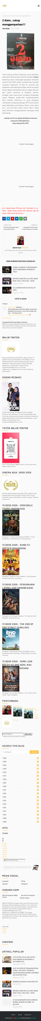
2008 (20, 822)
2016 (20, 793)
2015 (20, 797)
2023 (20, 769)
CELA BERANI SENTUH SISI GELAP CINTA (24, 289)
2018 (20, 786)
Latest (4, 932)
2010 (20, 815)
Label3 (4, 850)
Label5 (4, 854)
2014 (20, 800)
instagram (24, 884)
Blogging (18, 1018)
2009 (20, 818)
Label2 (4, 848)
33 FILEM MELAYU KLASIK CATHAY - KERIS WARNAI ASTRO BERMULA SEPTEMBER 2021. (24, 959)
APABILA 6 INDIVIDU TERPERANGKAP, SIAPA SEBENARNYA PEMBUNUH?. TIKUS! (25, 269)
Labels (4, 844)
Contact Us (27, 1014)
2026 (21, 758)
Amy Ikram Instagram (28, 895)
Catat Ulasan (6, 318)
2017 (20, 790)
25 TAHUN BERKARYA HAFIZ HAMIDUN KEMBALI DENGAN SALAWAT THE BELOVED (25, 1002)
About (4, 856)
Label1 (4, 846)
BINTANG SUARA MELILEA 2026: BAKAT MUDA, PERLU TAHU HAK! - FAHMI (25, 280)
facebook (5, 881)
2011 (20, 811)
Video (4, 930)
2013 (20, 804)
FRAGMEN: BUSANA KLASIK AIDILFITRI (25, 982)
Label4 (4, 852)
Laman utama (6, 16)
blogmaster (12, 307)
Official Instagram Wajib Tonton (10, 896)
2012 (21, 808)
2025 (20, 762)
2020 (20, 779)
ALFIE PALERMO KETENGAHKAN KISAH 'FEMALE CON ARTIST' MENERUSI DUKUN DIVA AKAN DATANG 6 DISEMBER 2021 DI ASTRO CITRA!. (26, 971)
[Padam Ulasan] (30, 315)
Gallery (4, 928)
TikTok (23, 881)
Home (4, 843)
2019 (20, 783)
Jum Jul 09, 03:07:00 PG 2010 (18, 315)
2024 (20, 765)
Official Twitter (24, 898)
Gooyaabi (33, 1018)
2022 (20, 772)
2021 (20, 776)
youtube (5, 884)
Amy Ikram (6, 28)
